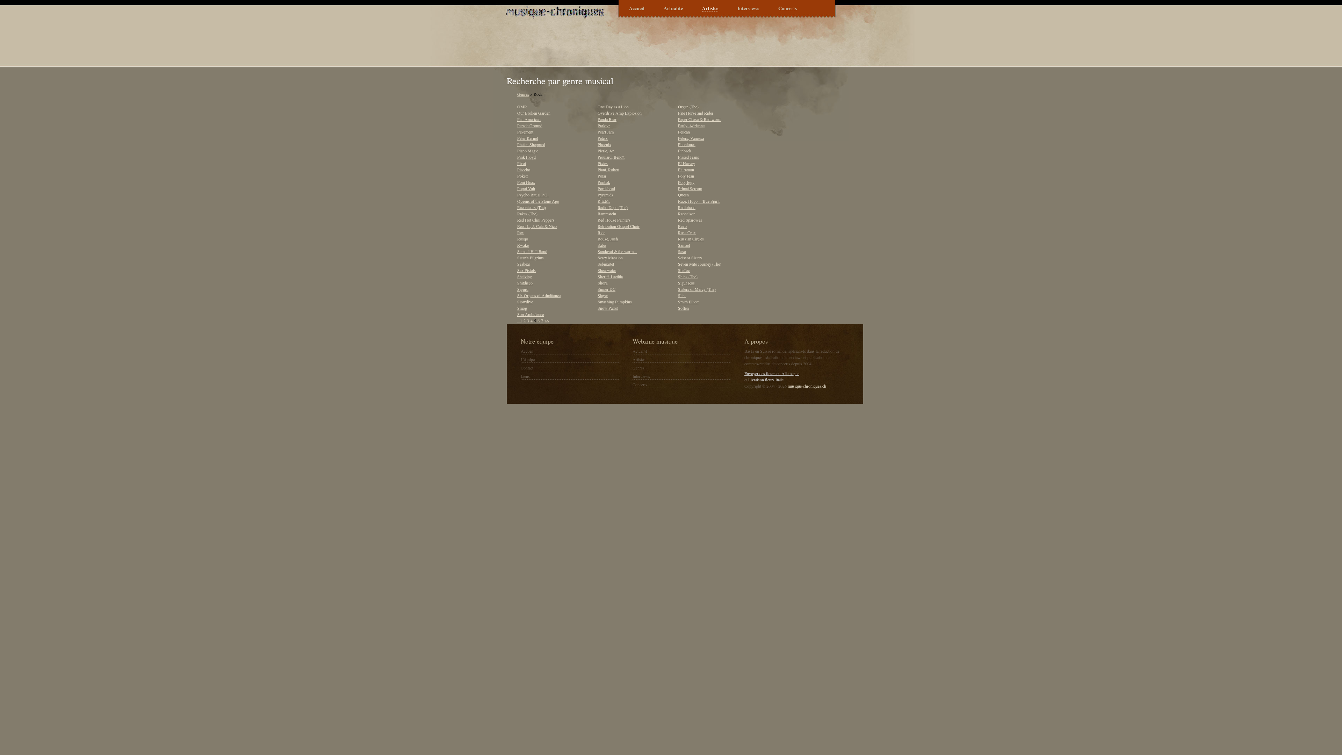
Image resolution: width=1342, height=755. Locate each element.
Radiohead (686, 207)
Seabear (523, 264)
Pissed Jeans (688, 157)
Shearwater (607, 270)
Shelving (524, 276)
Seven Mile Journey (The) (699, 264)
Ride (601, 232)
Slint (682, 295)
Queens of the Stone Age (538, 201)
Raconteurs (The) (531, 207)
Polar (602, 176)
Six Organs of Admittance (539, 295)
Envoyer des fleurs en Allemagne (771, 373)
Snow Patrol (608, 308)
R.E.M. (604, 201)
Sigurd (522, 289)
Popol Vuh (526, 188)
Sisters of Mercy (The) (697, 289)
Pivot (521, 163)
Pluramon (686, 169)
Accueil (636, 8)
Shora (602, 283)
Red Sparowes (690, 220)
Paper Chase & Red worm (699, 119)
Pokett (522, 176)
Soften (683, 308)
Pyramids (605, 194)
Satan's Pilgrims (530, 257)
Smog (522, 308)
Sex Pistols (526, 270)
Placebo (523, 169)
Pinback (684, 150)
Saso (682, 251)
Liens (525, 376)
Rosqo (522, 239)
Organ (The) (688, 106)
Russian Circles (691, 239)
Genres (523, 94)
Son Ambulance (530, 314)
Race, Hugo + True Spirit (699, 201)
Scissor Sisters (690, 257)
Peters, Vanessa (691, 138)
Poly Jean (686, 176)
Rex (520, 232)
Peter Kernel (527, 138)
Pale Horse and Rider (695, 113)
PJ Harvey (686, 163)
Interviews (748, 8)
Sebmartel (606, 264)
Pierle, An (606, 150)
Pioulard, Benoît (611, 157)
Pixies (603, 163)
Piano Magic (527, 150)
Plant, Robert (608, 169)
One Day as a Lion (613, 106)
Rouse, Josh (608, 239)
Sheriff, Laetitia (610, 276)
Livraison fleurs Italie (766, 379)
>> (546, 320)
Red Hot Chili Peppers (536, 220)
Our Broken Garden (533, 113)
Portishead (606, 188)
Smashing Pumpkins (615, 301)
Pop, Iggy (686, 182)
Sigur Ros (686, 283)
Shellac (684, 270)
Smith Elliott (688, 301)
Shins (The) (688, 276)
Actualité (673, 8)
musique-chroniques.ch (807, 386)
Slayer (603, 295)
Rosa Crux (687, 232)
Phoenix (604, 144)
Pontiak (604, 182)
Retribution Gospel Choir (619, 226)
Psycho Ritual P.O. (533, 194)
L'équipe (528, 359)
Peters (603, 138)
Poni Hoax (526, 182)
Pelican (684, 132)
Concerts (787, 8)
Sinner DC (606, 289)
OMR (522, 106)
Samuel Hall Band (532, 251)
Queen (683, 194)
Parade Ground (529, 125)
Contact (527, 368)
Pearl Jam (606, 132)
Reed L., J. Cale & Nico (537, 226)
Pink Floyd (526, 157)
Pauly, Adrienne (691, 125)
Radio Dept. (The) (613, 207)
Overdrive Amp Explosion (620, 113)
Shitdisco (525, 283)
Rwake (523, 245)
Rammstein (607, 213)
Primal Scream (690, 188)
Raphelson (686, 213)
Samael (684, 245)
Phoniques (686, 144)
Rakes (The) (527, 213)
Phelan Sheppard (531, 144)
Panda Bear (607, 119)
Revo (682, 226)
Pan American (529, 119)
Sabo (602, 245)
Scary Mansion (610, 257)
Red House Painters (614, 220)
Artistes (710, 8)
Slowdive (525, 301)
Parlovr (604, 125)
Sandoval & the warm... (617, 251)
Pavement (525, 132)
